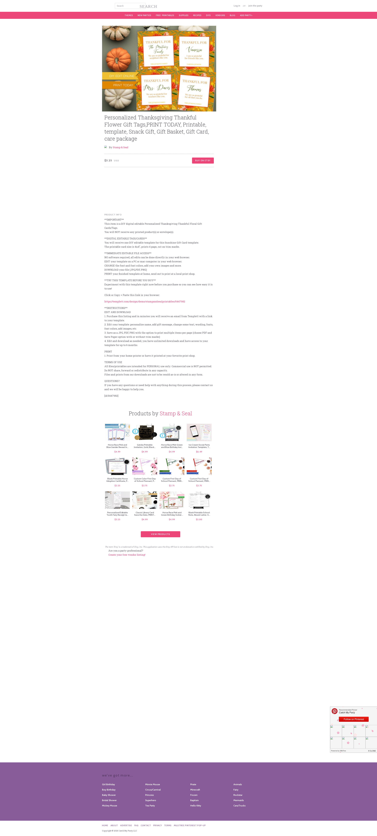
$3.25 (117, 519)
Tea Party (150, 805)
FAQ (136, 825)
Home (105, 825)
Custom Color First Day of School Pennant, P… (145, 479)
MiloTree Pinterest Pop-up (190, 825)
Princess (149, 795)
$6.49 (199, 452)
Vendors (220, 15)
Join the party (255, 6)
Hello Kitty (195, 805)
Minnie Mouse (152, 784)
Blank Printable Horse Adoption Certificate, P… (117, 479)
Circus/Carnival (153, 789)
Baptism (194, 800)
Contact (146, 825)
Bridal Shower (109, 800)
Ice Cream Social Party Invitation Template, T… (199, 445)
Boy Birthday (108, 789)
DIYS (208, 15)
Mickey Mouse (109, 805)
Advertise (126, 825)
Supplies (183, 15)
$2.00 (199, 519)
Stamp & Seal (120, 147)
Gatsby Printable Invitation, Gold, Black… (145, 445)
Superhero (150, 800)
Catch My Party (188, 6)
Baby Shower (109, 795)
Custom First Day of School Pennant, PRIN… (172, 479)
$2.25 (117, 485)
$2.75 (145, 485)
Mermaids (238, 800)
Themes (129, 15)
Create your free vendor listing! (126, 554)
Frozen (193, 795)
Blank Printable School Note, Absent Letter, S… (199, 513)
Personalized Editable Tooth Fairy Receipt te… (117, 513)
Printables (165, 15)
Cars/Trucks (239, 805)
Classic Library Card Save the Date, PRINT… (144, 513)
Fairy (235, 789)
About (114, 825)
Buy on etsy (202, 160)
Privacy (157, 825)
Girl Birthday (108, 784)
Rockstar (237, 795)
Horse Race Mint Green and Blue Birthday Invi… (172, 445)
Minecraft (195, 789)
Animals (237, 784)
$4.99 (117, 452)
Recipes (197, 15)
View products (160, 534)
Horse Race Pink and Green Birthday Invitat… (172, 513)
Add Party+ (246, 15)
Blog (232, 15)
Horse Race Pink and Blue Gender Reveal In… (117, 445)
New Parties (144, 15)
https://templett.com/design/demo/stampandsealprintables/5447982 (144, 301)
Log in (237, 6)
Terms (168, 825)
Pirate (193, 784)
